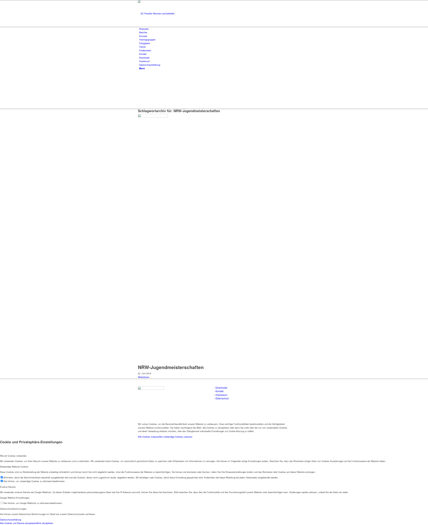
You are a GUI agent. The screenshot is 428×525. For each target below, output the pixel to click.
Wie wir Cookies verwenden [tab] (13, 455)
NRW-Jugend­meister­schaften (171, 367)
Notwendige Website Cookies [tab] (14, 466)
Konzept (143, 36)
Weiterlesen (143, 377)
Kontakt (143, 53)
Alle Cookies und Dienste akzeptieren (18, 523)
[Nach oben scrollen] (1, 418)
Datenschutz (222, 398)
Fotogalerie (144, 43)
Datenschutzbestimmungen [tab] (13, 508)
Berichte (143, 32)
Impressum (144, 61)
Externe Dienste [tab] (8, 486)
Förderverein (145, 50)
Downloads (144, 57)
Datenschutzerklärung (149, 64)
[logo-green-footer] (151, 388)
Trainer (142, 46)
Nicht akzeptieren (44, 523)
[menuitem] (214, 68)
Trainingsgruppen (147, 39)
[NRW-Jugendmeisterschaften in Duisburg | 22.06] (154, 116)
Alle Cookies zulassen (148, 436)
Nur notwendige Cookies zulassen (175, 436)
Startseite (143, 28)
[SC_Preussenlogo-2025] (163, 13)
